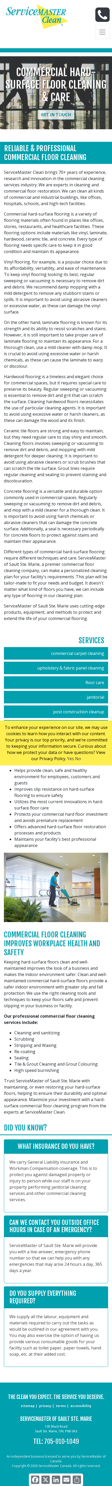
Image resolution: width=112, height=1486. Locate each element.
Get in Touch (56, 115)
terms (61, 1406)
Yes (70, 759)
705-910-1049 (61, 1441)
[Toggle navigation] (102, 32)
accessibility (80, 1406)
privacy (45, 1406)
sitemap (28, 1406)
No (78, 759)
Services (91, 640)
